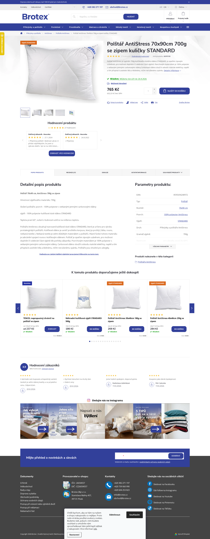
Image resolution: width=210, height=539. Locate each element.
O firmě (23, 483)
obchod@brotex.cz (122, 498)
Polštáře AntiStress (147, 262)
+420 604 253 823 (122, 490)
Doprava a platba (28, 493)
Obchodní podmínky (29, 497)
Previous (18, 308)
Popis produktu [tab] (37, 172)
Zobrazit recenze (48, 369)
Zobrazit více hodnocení (62, 153)
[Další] (101, 140)
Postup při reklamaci (29, 507)
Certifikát (48, 7)
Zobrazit (52, 329)
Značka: (184, 102)
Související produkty (171, 172)
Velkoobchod (36, 7)
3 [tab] (94, 341)
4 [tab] (96, 341)
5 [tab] (98, 341)
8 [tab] (105, 341)
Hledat (131, 16)
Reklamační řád (27, 511)
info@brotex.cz (120, 494)
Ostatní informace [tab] (138, 172)
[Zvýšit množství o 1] (154, 89)
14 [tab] (118, 341)
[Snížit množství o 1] (154, 92)
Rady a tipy (25, 490)
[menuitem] (34, 27)
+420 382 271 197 (122, 483)
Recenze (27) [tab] (71, 172)
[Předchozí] (22, 140)
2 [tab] (91, 341)
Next (191, 308)
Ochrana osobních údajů (31, 500)
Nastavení (74, 534)
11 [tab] (111, 341)
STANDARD (183, 221)
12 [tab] (113, 341)
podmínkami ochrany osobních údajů (155, 462)
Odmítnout (114, 514)
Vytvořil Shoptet (184, 534)
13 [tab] (116, 341)
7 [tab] (102, 341)
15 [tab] (120, 341)
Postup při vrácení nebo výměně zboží (37, 504)
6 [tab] (100, 341)
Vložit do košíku (176, 91)
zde (95, 529)
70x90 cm (183, 208)
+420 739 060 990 (122, 486)
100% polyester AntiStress (176, 214)
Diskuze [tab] (105, 172)
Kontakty (23, 7)
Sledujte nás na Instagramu (107, 400)
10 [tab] (109, 341)
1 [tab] (89, 341)
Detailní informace (171, 70)
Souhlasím (134, 514)
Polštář (184, 201)
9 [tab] (107, 341)
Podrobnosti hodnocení (140, 56)
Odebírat (175, 456)
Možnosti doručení (119, 83)
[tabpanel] (41, 308)
